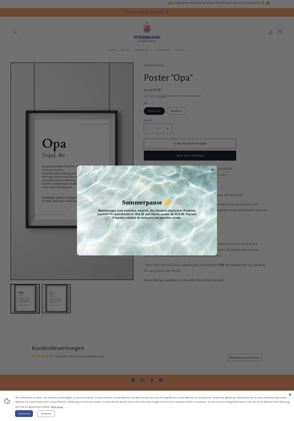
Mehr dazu (57, 406)
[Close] (290, 395)
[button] (212, 170)
